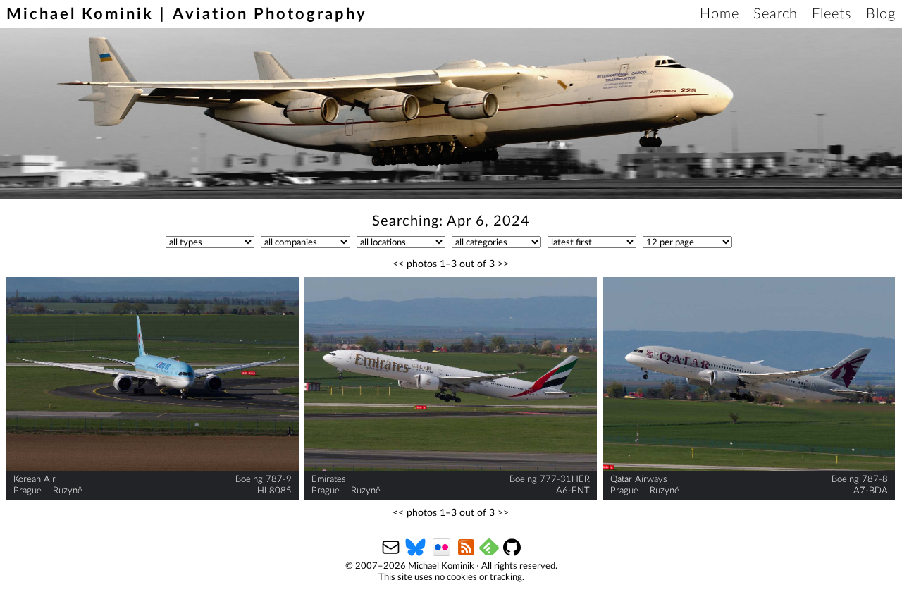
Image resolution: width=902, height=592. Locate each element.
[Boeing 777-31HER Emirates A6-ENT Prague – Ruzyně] (450, 374)
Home (719, 14)
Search (775, 14)
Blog (881, 14)
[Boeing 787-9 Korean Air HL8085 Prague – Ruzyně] (152, 374)
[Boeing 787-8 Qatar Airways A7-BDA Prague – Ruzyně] (749, 374)
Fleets (832, 14)
